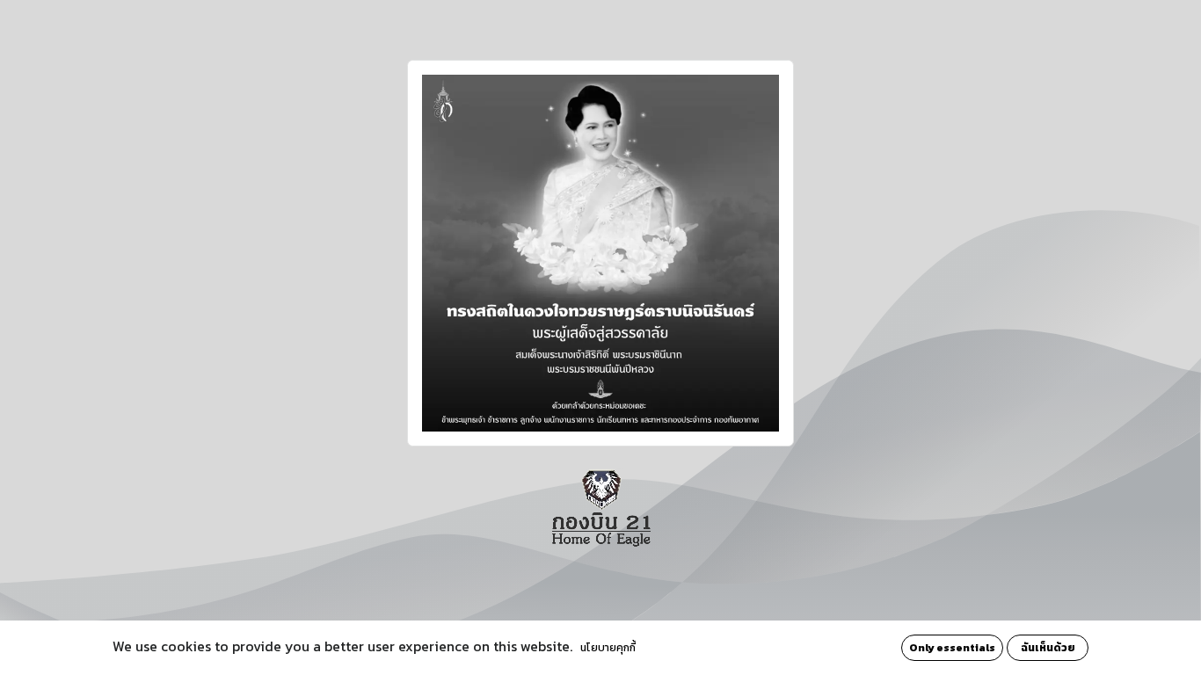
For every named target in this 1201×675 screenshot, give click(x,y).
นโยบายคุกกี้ (608, 648)
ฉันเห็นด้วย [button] (1048, 648)
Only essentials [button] (952, 648)
